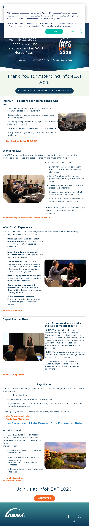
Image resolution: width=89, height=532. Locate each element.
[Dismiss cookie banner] (81, 8)
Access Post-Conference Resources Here (44, 91)
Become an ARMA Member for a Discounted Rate (47, 423)
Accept (54, 32)
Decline (73, 32)
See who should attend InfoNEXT (21, 141)
